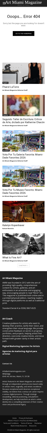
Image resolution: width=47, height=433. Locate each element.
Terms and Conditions (11, 423)
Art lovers (6, 221)
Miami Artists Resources (19, 426)
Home (14, 418)
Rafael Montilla (8, 228)
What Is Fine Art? (12, 257)
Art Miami (6, 150)
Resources (32, 426)
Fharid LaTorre (10, 86)
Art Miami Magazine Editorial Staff (14, 90)
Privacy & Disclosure (26, 418)
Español (5, 115)
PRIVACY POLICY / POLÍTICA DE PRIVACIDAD (22, 421)
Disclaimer (38, 423)
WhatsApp (6, 374)
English (5, 83)
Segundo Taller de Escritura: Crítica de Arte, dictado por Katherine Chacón (23, 121)
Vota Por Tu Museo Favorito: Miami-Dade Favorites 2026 (22, 191)
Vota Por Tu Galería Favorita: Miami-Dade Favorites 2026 (22, 156)
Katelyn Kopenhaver (13, 225)
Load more (23, 265)
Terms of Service (26, 423)
